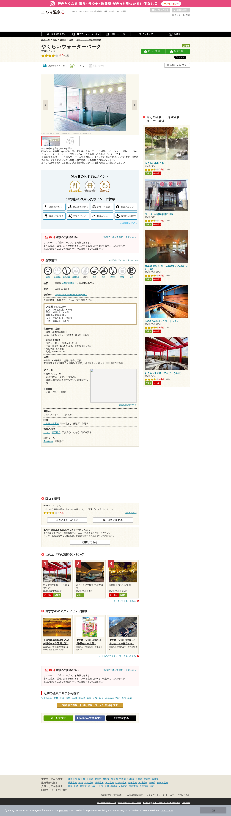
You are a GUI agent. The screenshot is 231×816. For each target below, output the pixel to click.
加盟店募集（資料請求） (112, 795)
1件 (67, 55)
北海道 (130, 779)
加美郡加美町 (68, 283)
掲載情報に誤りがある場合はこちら (124, 260)
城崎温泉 (99, 782)
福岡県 (155, 779)
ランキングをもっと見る (124, 601)
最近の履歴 (181, 10)
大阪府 (122, 779)
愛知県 (147, 779)
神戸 (152, 786)
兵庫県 (98, 779)
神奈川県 (72, 779)
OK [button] (213, 810)
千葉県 (90, 779)
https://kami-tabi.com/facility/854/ (71, 294)
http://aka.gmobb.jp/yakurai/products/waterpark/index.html (69, 133)
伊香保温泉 (121, 782)
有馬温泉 (88, 782)
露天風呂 (56, 432)
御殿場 (113, 786)
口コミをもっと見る (67, 520)
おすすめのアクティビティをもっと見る (117, 656)
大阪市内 (123, 786)
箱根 (80, 782)
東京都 (114, 779)
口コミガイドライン (155, 795)
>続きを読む (131, 513)
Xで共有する (121, 718)
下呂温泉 (109, 782)
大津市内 (143, 786)
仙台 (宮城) (46, 697)
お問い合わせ (184, 795)
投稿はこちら (90, 542)
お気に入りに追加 (178, 65)
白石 (101, 697)
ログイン (176, 15)
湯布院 (152, 782)
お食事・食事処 (51, 423)
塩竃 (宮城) (92, 697)
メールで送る (58, 718)
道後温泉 (132, 782)
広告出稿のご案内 (135, 795)
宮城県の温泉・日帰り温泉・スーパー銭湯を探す (90, 705)
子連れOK (48, 441)
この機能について (128, 222)
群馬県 (106, 779)
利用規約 (147, 803)
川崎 (76, 786)
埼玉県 (81, 779)
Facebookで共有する (89, 718)
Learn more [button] (167, 810)
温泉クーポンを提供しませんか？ (120, 237)
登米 (123, 697)
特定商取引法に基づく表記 (129, 803)
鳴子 (118, 697)
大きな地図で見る (127, 405)
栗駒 (129, 697)
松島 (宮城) (71, 697)
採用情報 (186, 803)
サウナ (47, 432)
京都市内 (133, 786)
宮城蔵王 (109, 697)
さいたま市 (97, 786)
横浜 (70, 786)
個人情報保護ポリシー (106, 803)
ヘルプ (171, 795)
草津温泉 (72, 782)
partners (63, 810)
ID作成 (186, 15)
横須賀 (83, 786)
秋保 (56, 697)
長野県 (139, 779)
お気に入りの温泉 (160, 10)
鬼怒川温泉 (162, 782)
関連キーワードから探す (54, 790)
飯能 (106, 786)
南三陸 (81, 697)
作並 (62, 697)
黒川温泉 (142, 782)
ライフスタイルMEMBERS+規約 (166, 803)
